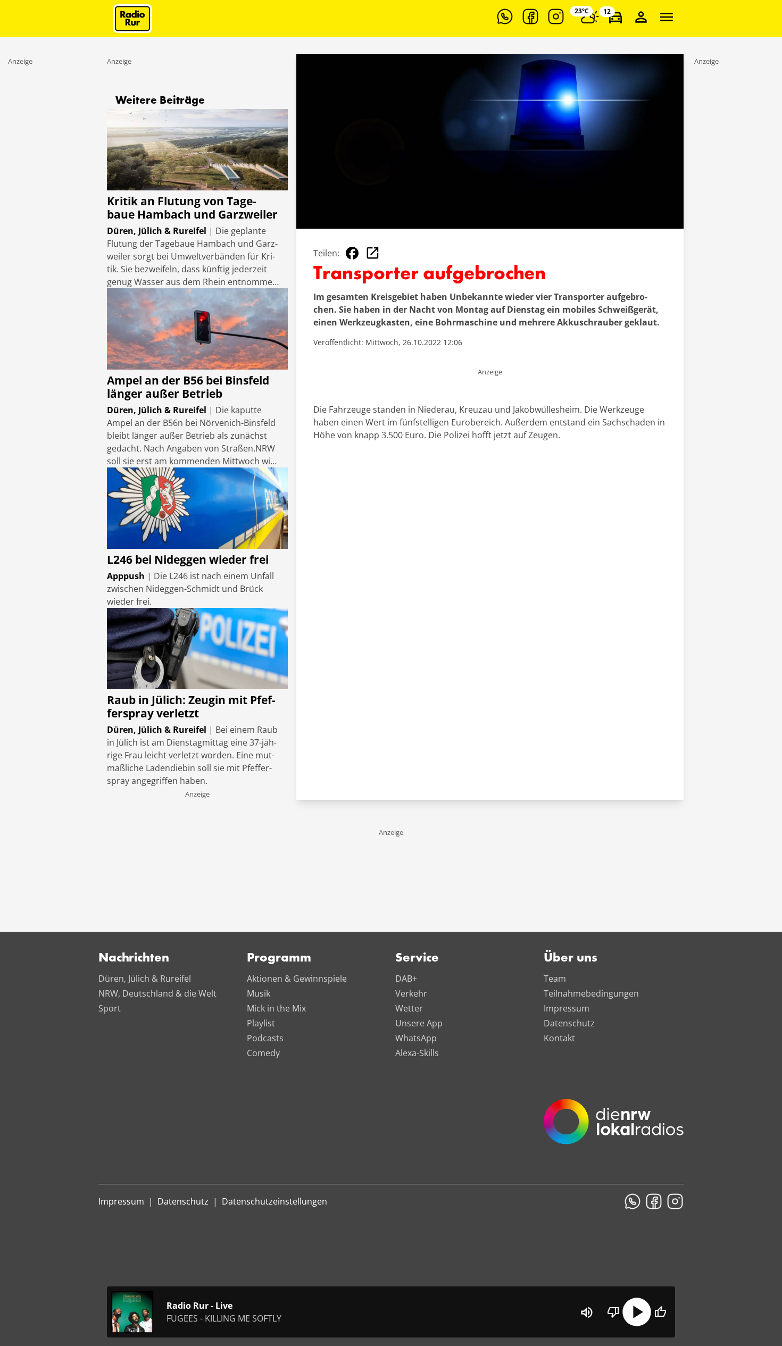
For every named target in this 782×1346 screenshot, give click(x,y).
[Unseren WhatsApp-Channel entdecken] (504, 16)
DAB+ (406, 978)
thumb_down (613, 1312)
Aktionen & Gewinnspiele (297, 978)
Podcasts (265, 1038)
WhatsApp (416, 1038)
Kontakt (559, 1038)
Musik (258, 993)
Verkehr (411, 993)
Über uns (570, 958)
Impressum (566, 1008)
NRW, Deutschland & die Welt (157, 993)
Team (555, 978)
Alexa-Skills (417, 1053)
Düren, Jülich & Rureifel (144, 978)
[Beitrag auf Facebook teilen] (352, 253)
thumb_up (660, 1312)
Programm (279, 958)
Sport (109, 1008)
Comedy (263, 1053)
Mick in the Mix (276, 1008)
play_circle (637, 1312)
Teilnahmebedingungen (591, 993)
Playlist (261, 1023)
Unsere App (419, 1023)
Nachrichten (133, 958)
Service (417, 958)
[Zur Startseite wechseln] (132, 19)
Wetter (409, 1008)
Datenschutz (569, 1023)
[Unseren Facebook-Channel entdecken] (530, 16)
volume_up (586, 1312)
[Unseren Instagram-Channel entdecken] (555, 16)
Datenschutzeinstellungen (274, 1201)
